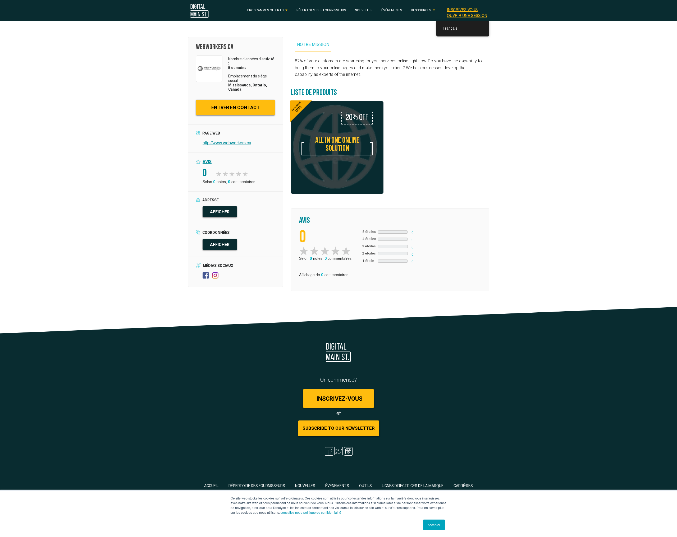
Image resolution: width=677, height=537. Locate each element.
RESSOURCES (421, 10)
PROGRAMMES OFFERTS (265, 10)
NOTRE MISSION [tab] (313, 44)
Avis (207, 161)
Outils (365, 485)
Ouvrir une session (467, 15)
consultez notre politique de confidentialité (311, 512)
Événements (391, 10)
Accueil (211, 485)
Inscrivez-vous (462, 9)
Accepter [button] (434, 524)
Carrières (463, 485)
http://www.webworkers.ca (227, 143)
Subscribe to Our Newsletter (339, 428)
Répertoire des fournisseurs (321, 10)
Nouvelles (363, 10)
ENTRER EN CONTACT (235, 107)
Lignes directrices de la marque (412, 485)
